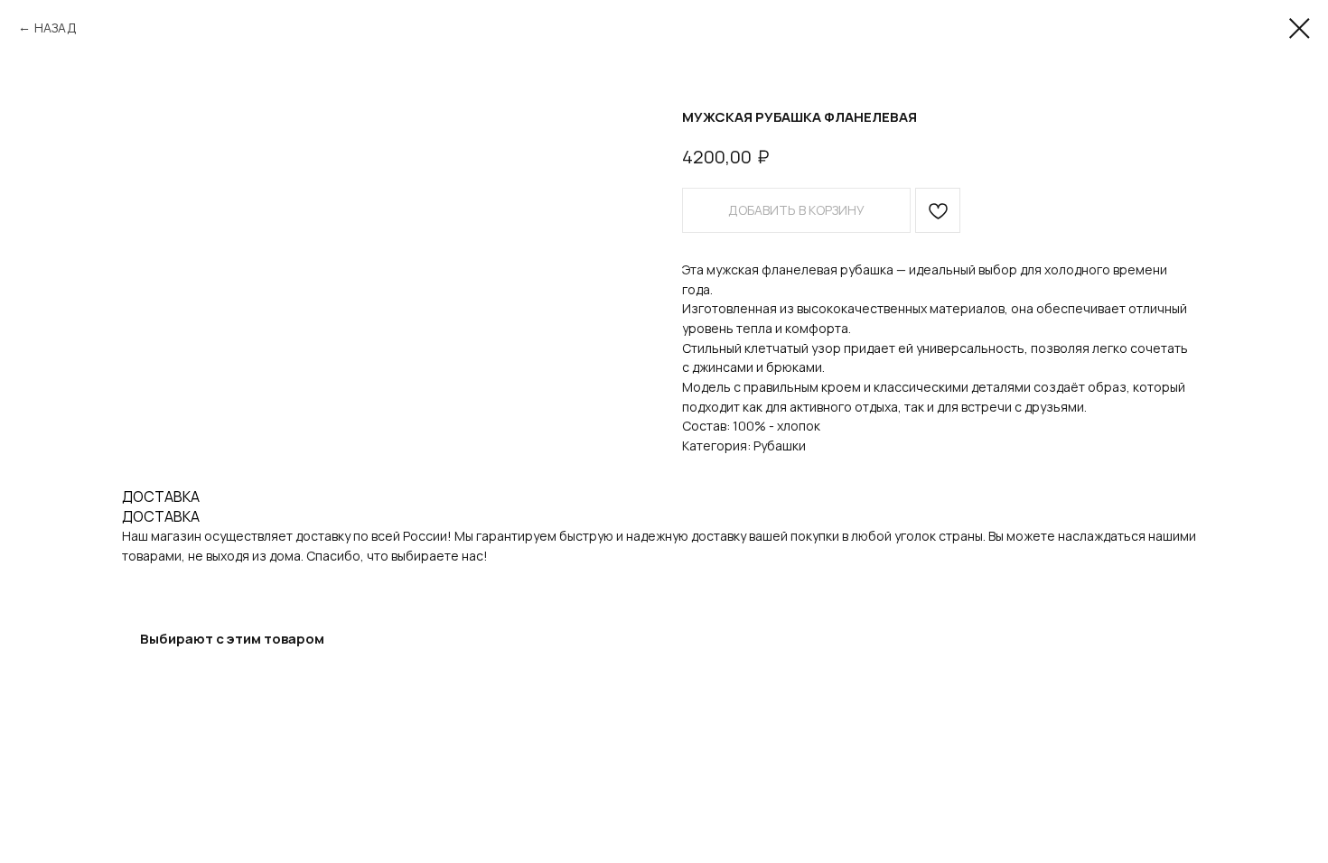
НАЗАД (55, 27)
